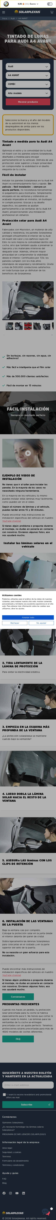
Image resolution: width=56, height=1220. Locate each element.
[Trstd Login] (51, 4)
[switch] (49, 4)
